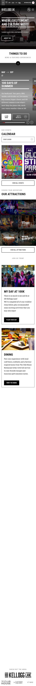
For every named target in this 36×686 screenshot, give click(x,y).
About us (7, 38)
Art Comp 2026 (10, 170)
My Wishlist (27, 2)
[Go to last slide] (27, 122)
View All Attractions (18, 250)
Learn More (6, 116)
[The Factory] (9, 207)
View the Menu (11, 383)
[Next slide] (31, 122)
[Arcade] (9, 222)
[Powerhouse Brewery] (9, 238)
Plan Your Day (11, 320)
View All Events (18, 183)
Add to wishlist (18, 116)
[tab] (4, 122)
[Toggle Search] (29, 9)
